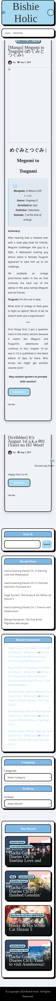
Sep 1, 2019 (25, 62)
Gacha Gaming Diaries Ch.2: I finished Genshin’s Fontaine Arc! (26, 893)
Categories (10, 770)
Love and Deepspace (21, 846)
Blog (13, 876)
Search (28, 534)
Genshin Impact (19, 881)
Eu (14, 62)
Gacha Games (17, 842)
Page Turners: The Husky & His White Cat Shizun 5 (27, 925)
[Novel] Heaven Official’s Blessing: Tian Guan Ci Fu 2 (28, 700)
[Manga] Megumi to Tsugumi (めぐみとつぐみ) (26, 51)
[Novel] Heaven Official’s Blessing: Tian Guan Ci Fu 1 (28, 720)
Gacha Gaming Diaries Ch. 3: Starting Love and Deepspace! (25, 858)
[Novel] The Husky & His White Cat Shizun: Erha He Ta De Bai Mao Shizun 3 (28, 657)
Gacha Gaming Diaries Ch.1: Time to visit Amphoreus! (27, 960)
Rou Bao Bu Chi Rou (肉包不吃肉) (27, 915)
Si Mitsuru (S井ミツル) (28, 41)
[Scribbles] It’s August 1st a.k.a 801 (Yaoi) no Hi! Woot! (26, 441)
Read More (19, 392)
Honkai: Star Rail (19, 950)
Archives (9, 797)
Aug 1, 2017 (25, 452)
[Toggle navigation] (3, 12)
